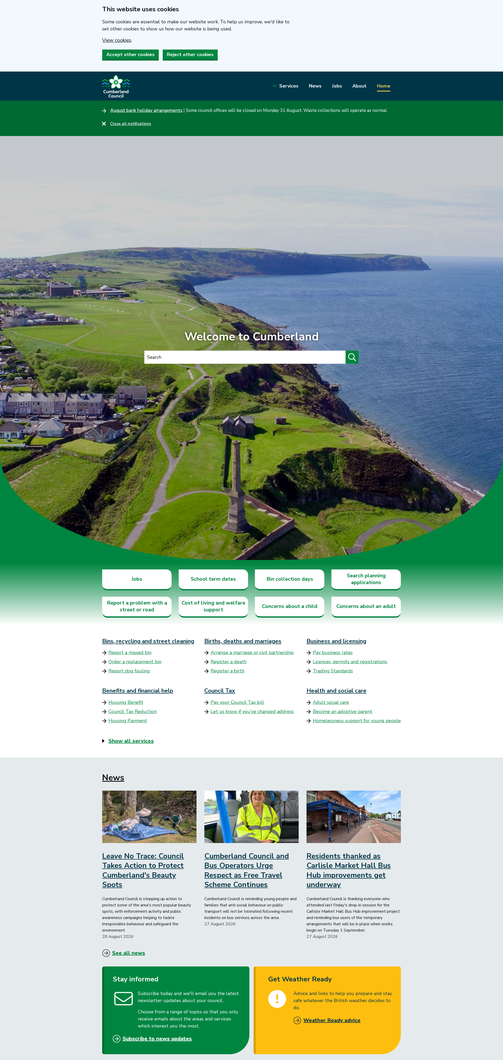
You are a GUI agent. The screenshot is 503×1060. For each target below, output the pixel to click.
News (315, 86)
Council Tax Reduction (132, 711)
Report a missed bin (129, 652)
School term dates (213, 579)
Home (383, 86)
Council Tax (219, 691)
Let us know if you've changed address (252, 711)
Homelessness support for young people (357, 720)
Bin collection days (289, 579)
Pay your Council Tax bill (237, 702)
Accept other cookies (130, 54)
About (359, 86)
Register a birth (227, 671)
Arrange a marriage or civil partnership (252, 652)
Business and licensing (336, 641)
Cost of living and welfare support (213, 606)
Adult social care (331, 702)
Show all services (131, 740)
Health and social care (337, 691)
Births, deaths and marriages (242, 641)
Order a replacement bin (134, 662)
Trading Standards (333, 671)
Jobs (337, 86)
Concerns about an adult (366, 606)
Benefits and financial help (137, 691)
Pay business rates (333, 652)
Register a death (229, 662)
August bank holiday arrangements (146, 110)
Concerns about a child (289, 606)
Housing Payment (127, 720)
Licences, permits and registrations (350, 662)
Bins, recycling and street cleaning (148, 641)
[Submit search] (352, 357)
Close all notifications (130, 123)
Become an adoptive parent (342, 711)
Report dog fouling (129, 671)
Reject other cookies (190, 54)
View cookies (116, 40)
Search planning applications (366, 579)
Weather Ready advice (331, 1020)
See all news (128, 952)
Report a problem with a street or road (137, 606)
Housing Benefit (125, 702)
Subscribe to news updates (157, 1038)
